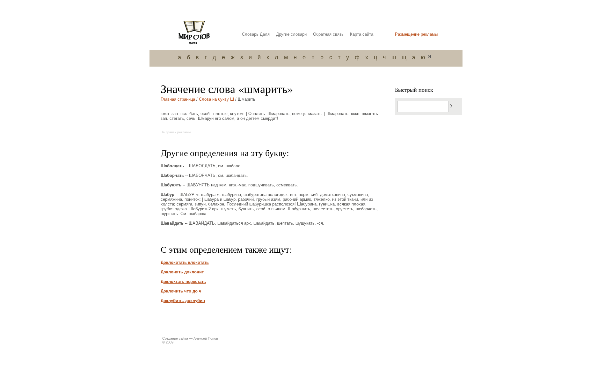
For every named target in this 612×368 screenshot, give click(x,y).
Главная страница (178, 99)
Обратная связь (328, 34)
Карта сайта (361, 34)
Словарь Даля (256, 34)
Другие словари (291, 34)
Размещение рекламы (416, 34)
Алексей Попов (205, 338)
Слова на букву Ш (216, 99)
